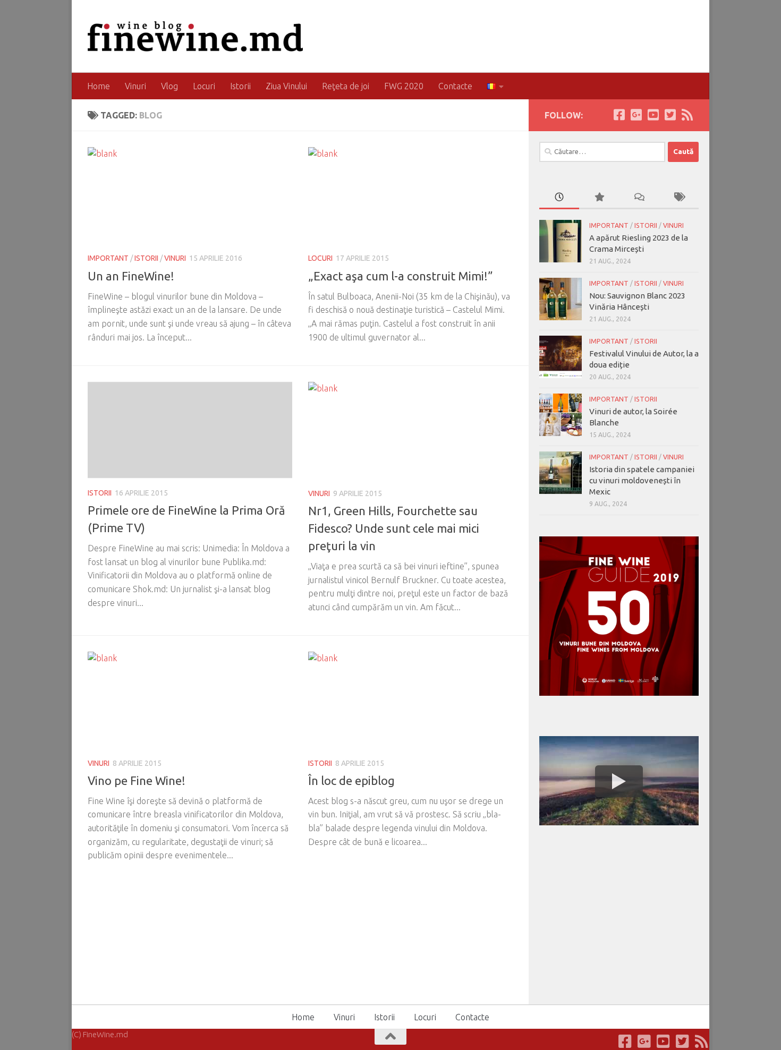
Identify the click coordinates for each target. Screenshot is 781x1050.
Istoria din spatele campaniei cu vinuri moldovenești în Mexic (641, 480)
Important (108, 258)
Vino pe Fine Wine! (136, 780)
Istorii (240, 86)
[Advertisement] (619, 913)
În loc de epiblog (351, 780)
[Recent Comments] (639, 197)
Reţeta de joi (345, 86)
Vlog (169, 86)
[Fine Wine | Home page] (195, 36)
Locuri (204, 86)
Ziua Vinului (286, 86)
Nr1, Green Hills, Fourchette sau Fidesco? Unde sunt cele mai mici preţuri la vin (393, 528)
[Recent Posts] (559, 197)
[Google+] (636, 114)
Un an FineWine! (131, 276)
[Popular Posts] (599, 197)
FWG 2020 (403, 86)
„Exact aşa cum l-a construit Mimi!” (400, 276)
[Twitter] (670, 114)
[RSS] (687, 114)
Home (98, 86)
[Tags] (679, 197)
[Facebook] (619, 114)
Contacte (455, 86)
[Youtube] (653, 114)
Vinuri (135, 86)
